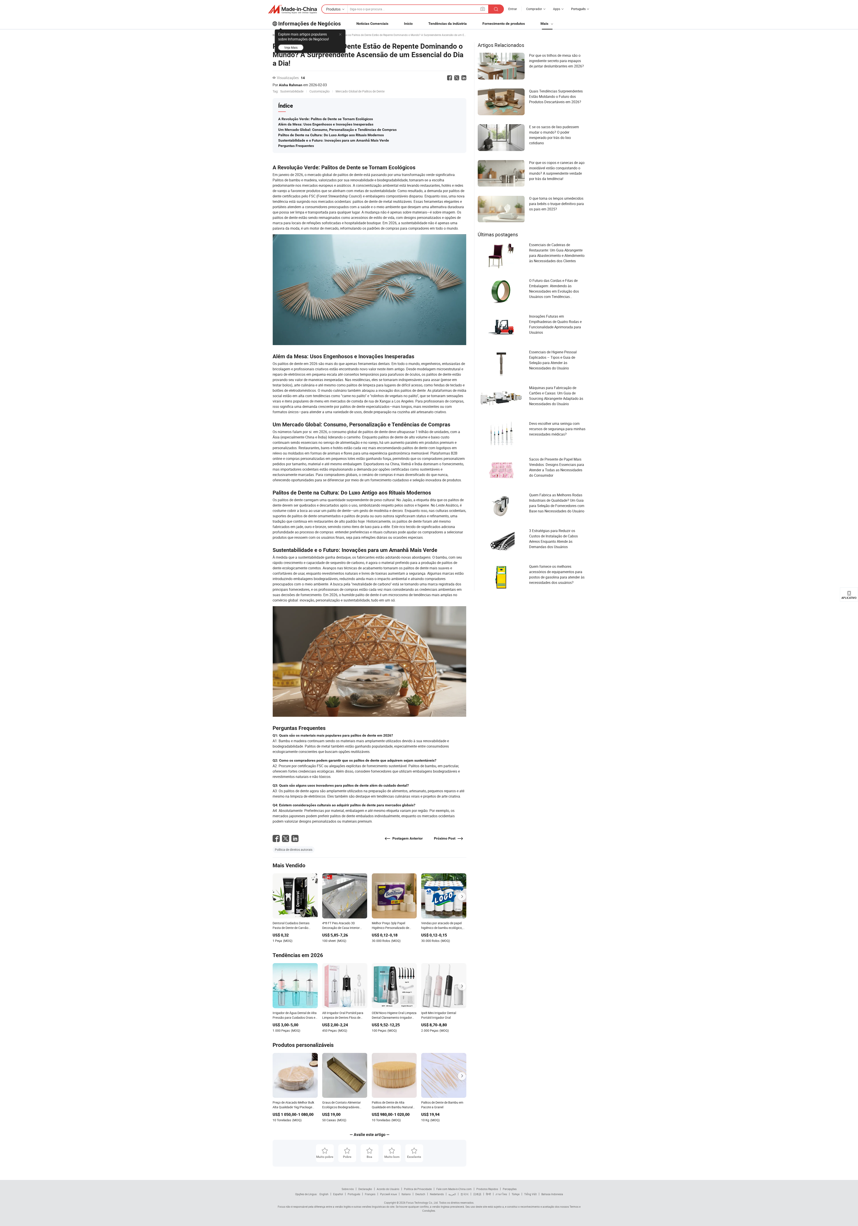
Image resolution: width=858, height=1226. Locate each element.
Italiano (406, 1194)
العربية (452, 1194)
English (324, 1194)
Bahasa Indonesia (552, 1194)
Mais (544, 23)
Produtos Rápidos (487, 1189)
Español (338, 1194)
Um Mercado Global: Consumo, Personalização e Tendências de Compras (337, 130)
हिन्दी (488, 1194)
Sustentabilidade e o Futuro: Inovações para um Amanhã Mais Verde (333, 140)
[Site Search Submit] (496, 9)
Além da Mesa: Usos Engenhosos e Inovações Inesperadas (325, 124)
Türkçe (515, 1194)
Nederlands (437, 1194)
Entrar (512, 9)
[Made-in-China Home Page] (292, 9)
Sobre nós (348, 1189)
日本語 (477, 1194)
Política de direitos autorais (293, 849)
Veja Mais (291, 47)
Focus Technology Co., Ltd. (422, 1202)
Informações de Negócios (309, 24)
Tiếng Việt (530, 1194)
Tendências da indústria (447, 23)
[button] (482, 9)
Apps (556, 9)
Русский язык (388, 1194)
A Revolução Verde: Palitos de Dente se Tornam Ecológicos (325, 119)
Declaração (365, 1189)
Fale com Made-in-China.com (454, 1189)
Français (370, 1194)
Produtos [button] (333, 9)
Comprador (534, 9)
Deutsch (420, 1194)
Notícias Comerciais (372, 23)
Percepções (510, 1189)
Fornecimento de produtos (503, 23)
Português (354, 1194)
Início (408, 23)
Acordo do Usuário (388, 1189)
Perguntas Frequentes (296, 146)
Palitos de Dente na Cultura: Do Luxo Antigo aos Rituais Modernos (331, 135)
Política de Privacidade (418, 1189)
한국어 (465, 1194)
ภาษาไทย (501, 1194)
